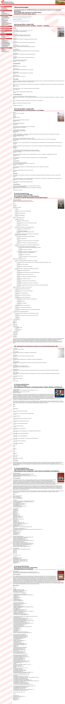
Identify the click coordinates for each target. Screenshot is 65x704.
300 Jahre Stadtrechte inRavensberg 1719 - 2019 (6, 44)
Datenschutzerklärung (5, 51)
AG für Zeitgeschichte (5, 17)
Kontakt (3, 48)
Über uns (3, 11)
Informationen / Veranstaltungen (4, 8)
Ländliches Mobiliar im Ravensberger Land (5, 46)
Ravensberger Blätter (5, 42)
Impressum (3, 50)
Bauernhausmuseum (5, 27)
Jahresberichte (4, 41)
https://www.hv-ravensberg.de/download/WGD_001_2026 (22, 17)
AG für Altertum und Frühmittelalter (5, 21)
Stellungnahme (4, 31)
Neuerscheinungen (5, 9)
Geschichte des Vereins (6, 14)
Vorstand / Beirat (4, 13)
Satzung (3, 12)
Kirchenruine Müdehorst (6, 29)
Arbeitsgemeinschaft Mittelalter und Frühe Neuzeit (6, 25)
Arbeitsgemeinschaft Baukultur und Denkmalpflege (7, 23)
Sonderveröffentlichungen (6, 43)
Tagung (3, 32)
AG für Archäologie (5, 16)
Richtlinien (3, 35)
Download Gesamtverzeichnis (5, 40)
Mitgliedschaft (4, 49)
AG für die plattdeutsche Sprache (6, 18)
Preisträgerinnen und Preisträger (5, 37)
